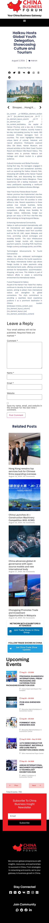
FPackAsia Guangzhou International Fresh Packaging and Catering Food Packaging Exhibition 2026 (24, 680)
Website (10, 393)
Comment (12, 341)
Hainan (34, 60)
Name (10, 373)
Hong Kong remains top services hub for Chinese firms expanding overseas (22, 471)
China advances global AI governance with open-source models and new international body (22, 565)
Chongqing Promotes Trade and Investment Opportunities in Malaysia (23, 613)
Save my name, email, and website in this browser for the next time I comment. (24, 408)
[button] (24, 21)
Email (10, 383)
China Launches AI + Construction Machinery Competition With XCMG (22, 518)
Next (34, 785)
